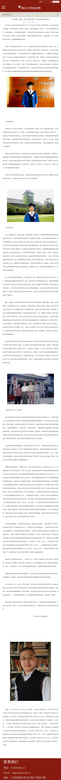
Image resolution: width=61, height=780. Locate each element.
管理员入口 (56, 1)
